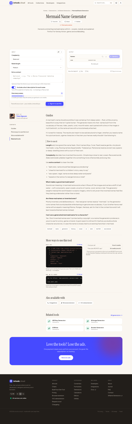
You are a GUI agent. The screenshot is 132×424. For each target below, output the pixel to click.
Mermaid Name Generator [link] (80, 10)
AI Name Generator (64, 10)
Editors (76, 395)
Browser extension (69, 303)
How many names (17, 93)
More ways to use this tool (20, 132)
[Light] (17, 394)
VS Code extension (86, 303)
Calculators (77, 392)
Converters (77, 383)
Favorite (55, 21)
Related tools (15, 139)
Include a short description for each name (31, 87)
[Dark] (23, 394)
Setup (80, 244)
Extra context (16, 72)
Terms (107, 411)
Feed (120, 411)
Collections (40, 3)
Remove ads (66, 357)
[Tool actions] (61, 52)
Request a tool (56, 401)
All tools (30, 3)
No (87, 71)
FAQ (109, 389)
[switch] (14, 87)
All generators (116, 315)
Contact (110, 392)
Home (45, 10)
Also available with (17, 135)
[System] (20, 394)
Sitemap (114, 411)
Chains (54, 386)
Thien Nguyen (21, 116)
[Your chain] (116, 3)
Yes (82, 71)
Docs (92, 389)
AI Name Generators (114, 395)
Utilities (76, 398)
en (13, 394)
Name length (16, 63)
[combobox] (37, 59)
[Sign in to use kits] (60, 21)
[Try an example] (58, 52)
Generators (52, 10)
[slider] (23, 96)
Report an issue (116, 71)
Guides (13, 128)
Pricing (54, 392)
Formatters (77, 386)
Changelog (55, 404)
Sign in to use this (55, 103)
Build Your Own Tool (58, 389)
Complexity (15, 55)
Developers (50, 3)
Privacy (100, 411)
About (110, 383)
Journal (110, 386)
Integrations (61, 3)
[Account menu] (120, 3)
